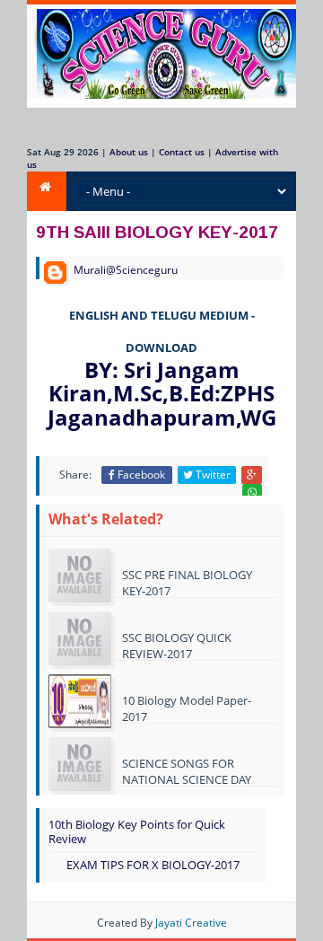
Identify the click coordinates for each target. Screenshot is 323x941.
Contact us (182, 151)
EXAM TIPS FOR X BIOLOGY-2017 (153, 865)
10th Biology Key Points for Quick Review (136, 832)
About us (128, 151)
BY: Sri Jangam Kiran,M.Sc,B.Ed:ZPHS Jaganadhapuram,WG (162, 393)
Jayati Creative (191, 922)
